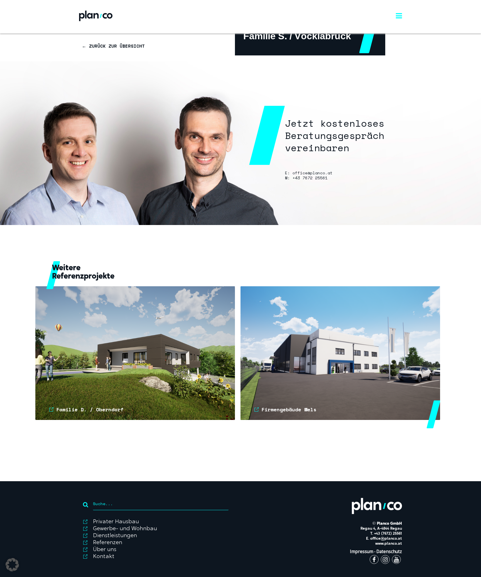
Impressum (361, 551)
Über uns (104, 549)
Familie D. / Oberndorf (90, 409)
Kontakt (103, 556)
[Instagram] (385, 560)
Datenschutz (389, 551)
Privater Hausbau (116, 522)
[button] (12, 564)
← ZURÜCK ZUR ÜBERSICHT (113, 46)
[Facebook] (374, 560)
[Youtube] (396, 560)
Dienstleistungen (115, 536)
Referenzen (107, 543)
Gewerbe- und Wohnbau (125, 529)
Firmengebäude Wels (288, 409)
